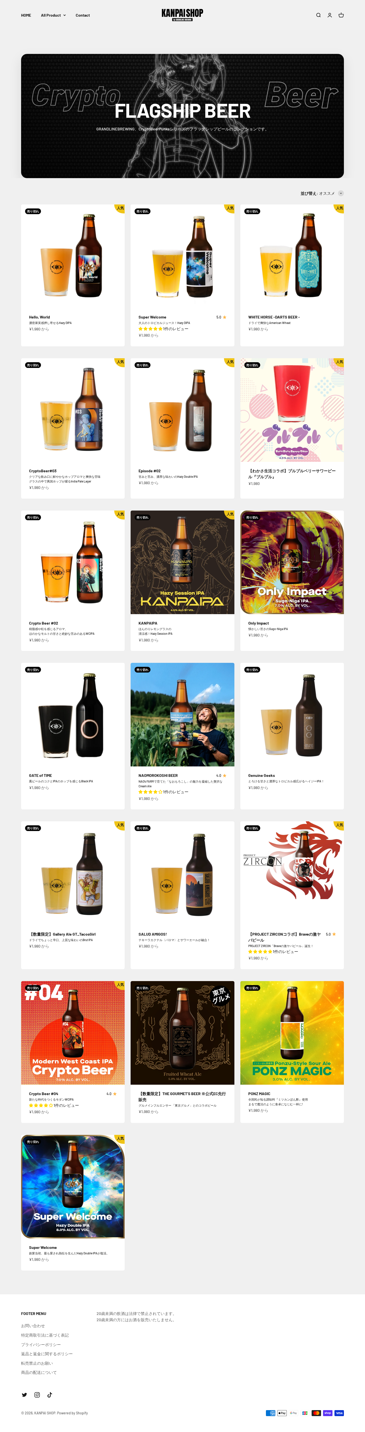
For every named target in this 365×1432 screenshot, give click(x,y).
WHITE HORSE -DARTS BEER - (274, 317)
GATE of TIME (40, 775)
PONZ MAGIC (259, 1093)
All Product (51, 15)
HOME (26, 15)
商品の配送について (39, 1372)
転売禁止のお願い (37, 1363)
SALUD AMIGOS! (153, 934)
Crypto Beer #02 (43, 623)
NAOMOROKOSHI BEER (158, 775)
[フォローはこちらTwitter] (24, 1395)
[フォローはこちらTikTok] (49, 1395)
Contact (83, 15)
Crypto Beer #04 (43, 1093)
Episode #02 (150, 470)
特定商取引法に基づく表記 (45, 1335)
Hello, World (39, 317)
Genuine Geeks (261, 775)
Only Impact (258, 623)
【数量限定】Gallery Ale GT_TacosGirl (62, 934)
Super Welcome (152, 317)
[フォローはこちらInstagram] (37, 1395)
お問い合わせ (33, 1325)
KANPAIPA (148, 623)
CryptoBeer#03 (43, 470)
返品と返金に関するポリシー (47, 1353)
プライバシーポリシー (41, 1344)
